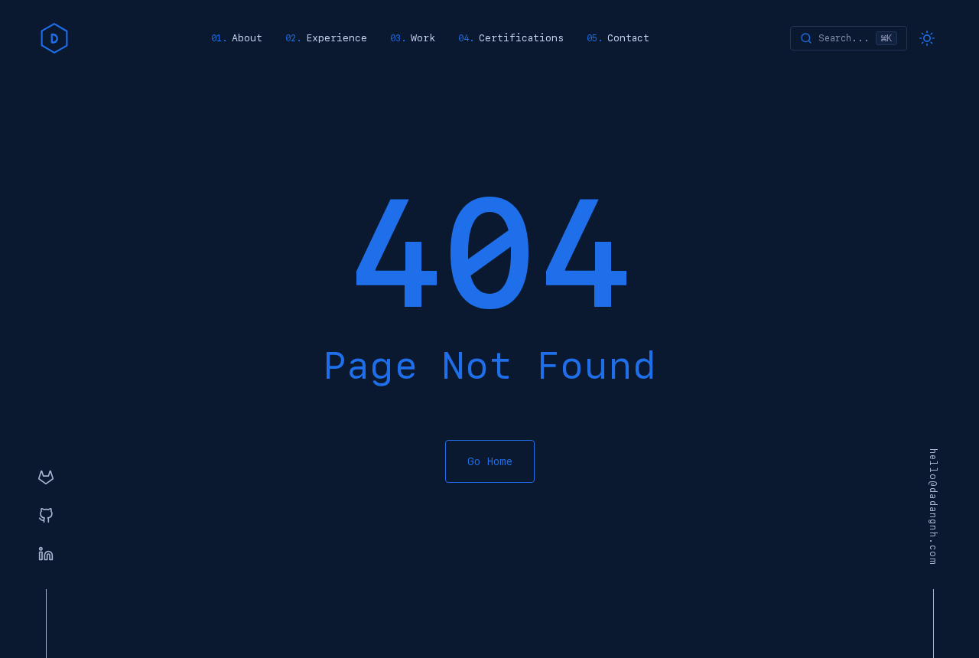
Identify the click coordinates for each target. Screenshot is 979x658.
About (247, 38)
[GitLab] (46, 478)
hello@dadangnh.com (933, 507)
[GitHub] (46, 516)
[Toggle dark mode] (927, 38)
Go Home (489, 461)
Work (423, 38)
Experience (336, 38)
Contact (628, 38)
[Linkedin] (46, 555)
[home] (54, 38)
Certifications (521, 38)
